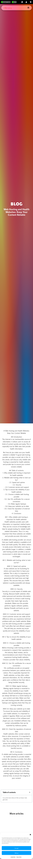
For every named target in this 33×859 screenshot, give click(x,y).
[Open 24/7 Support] (9, 2)
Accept (16, 848)
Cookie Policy (13, 856)
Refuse (16, 853)
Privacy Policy (19, 856)
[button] (30, 834)
